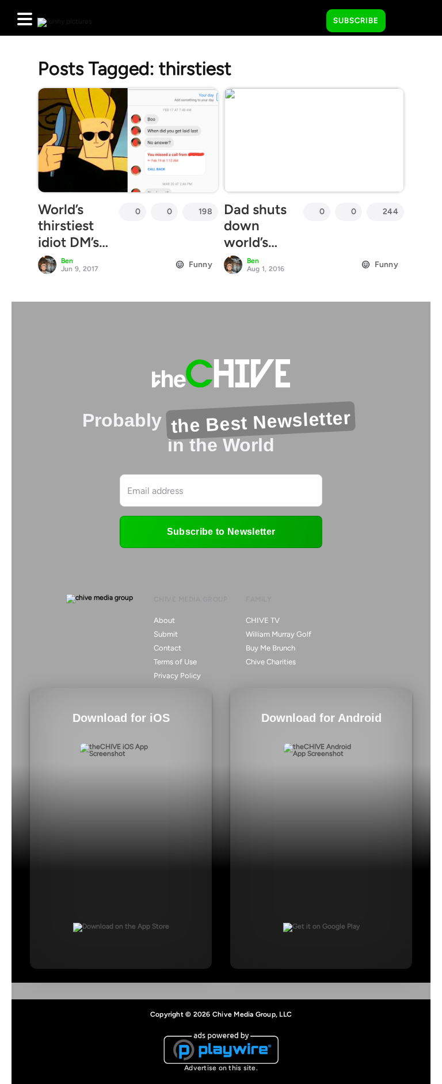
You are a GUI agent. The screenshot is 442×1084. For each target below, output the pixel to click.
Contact (167, 648)
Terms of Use (175, 661)
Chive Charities (271, 661)
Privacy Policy (177, 675)
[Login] (404, 21)
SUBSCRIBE (356, 20)
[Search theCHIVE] (309, 17)
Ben (67, 261)
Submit (166, 634)
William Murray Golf (278, 634)
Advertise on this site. (221, 1068)
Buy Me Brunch (270, 648)
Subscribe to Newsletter (221, 532)
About (164, 620)
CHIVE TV (263, 620)
